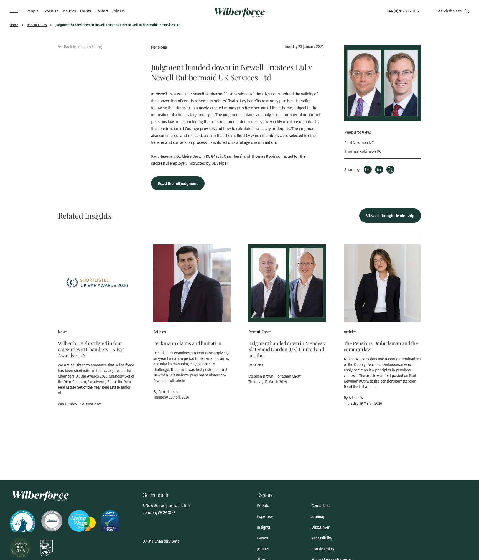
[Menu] (14, 11)
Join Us (118, 11)
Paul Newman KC (165, 156)
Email (368, 170)
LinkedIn (379, 170)
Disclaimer (320, 527)
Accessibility (321, 538)
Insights (69, 11)
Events (85, 11)
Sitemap (318, 516)
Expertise (50, 11)
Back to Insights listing (82, 47)
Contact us (320, 505)
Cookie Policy (322, 549)
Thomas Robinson (267, 156)
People (32, 11)
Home (14, 24)
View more (97, 328)
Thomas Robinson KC (362, 151)
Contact (101, 11)
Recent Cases (37, 24)
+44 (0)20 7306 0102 (403, 11)
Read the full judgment (178, 183)
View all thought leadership (390, 215)
